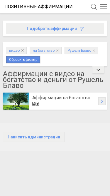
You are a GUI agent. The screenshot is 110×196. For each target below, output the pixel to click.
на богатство (44, 50)
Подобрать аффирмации (52, 28)
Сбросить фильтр (23, 60)
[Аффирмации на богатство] (16, 101)
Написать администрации (34, 137)
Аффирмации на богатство (61, 97)
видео (14, 50)
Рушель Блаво (79, 50)
